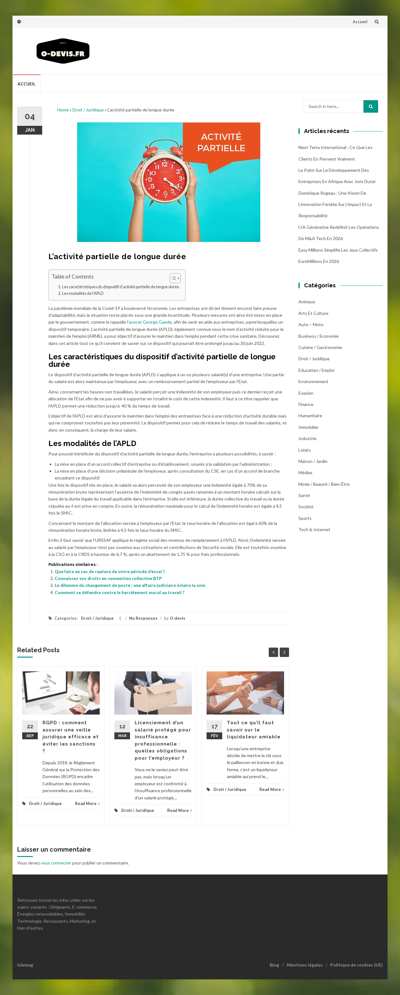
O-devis (177, 618)
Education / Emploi (316, 370)
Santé (304, 495)
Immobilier (308, 427)
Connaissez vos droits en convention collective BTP (108, 578)
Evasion (305, 393)
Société (305, 506)
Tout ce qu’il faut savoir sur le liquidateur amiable (254, 730)
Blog (274, 964)
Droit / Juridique (88, 109)
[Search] (370, 106)
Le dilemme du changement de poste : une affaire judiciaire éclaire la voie (130, 585)
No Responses (143, 618)
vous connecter (56, 862)
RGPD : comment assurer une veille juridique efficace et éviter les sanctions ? (70, 737)
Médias (305, 472)
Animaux (306, 301)
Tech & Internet (314, 529)
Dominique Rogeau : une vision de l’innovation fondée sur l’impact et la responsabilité (335, 204)
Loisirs (304, 450)
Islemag (25, 964)
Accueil (360, 21)
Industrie (307, 438)
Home (63, 109)
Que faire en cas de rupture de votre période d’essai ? (110, 571)
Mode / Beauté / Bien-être (324, 484)
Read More (86, 803)
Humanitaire (310, 415)
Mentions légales (304, 964)
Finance (305, 404)
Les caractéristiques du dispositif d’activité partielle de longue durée (120, 287)
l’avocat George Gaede (149, 322)
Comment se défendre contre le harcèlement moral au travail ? (119, 592)
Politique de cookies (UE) (356, 964)
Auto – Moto (310, 324)
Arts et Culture (313, 313)
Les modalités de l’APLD (83, 293)
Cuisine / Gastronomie (320, 347)
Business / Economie (318, 336)
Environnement (313, 381)
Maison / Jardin (313, 461)
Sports (305, 518)
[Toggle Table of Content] (172, 278)
